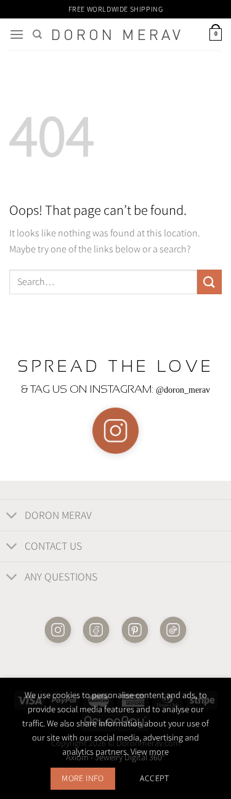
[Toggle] (12, 516)
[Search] (37, 34)
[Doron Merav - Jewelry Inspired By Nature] (116, 35)
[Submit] (209, 282)
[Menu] (16, 34)
